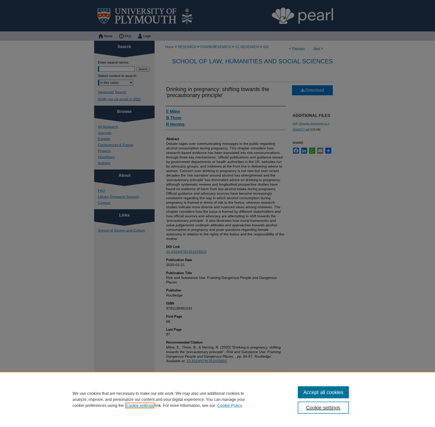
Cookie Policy (229, 405)
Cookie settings (140, 405)
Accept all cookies (323, 392)
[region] (217, 399)
